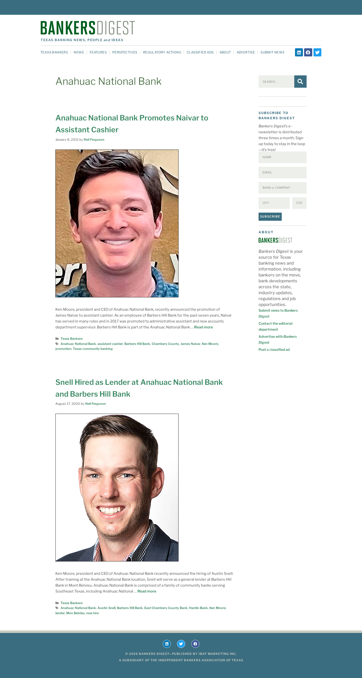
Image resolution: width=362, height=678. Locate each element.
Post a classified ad (274, 349)
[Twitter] (317, 52)
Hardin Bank (198, 608)
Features (98, 52)
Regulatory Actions (162, 52)
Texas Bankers (54, 52)
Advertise (246, 52)
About (225, 52)
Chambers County (165, 344)
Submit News (272, 52)
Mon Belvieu (75, 613)
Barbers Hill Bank (137, 344)
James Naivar (190, 344)
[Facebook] (308, 52)
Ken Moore (210, 344)
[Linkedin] (299, 52)
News (79, 52)
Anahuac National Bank (78, 344)
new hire (92, 613)
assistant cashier (110, 344)
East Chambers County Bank (166, 608)
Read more (203, 327)
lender (60, 613)
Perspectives (124, 52)
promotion (63, 349)
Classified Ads (200, 52)
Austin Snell (106, 608)
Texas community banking (93, 349)
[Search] (300, 81)
